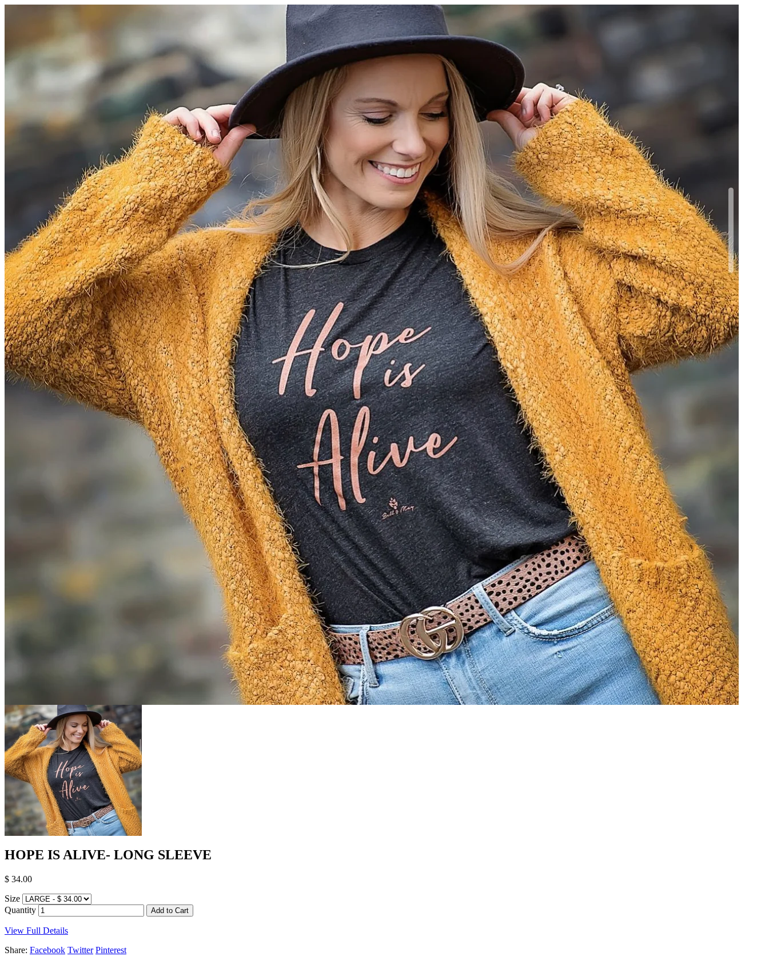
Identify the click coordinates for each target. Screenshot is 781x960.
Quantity (20, 910)
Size (12, 898)
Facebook (47, 950)
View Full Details (36, 930)
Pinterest (110, 950)
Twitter (80, 950)
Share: (16, 950)
